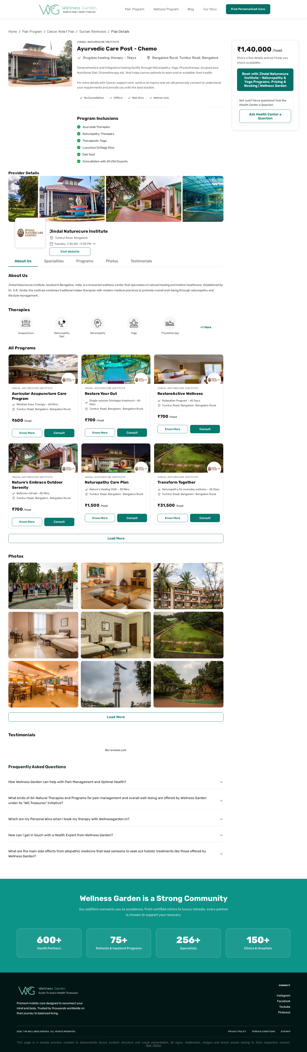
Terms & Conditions (263, 1031)
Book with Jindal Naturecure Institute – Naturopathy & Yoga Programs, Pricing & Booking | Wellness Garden (265, 80)
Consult (59, 433)
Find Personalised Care (248, 9)
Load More (116, 538)
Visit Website (69, 251)
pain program (32, 32)
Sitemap (285, 1031)
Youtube (284, 1007)
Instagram (283, 995)
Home (12, 32)
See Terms (153, 1045)
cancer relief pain (61, 32)
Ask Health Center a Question (265, 116)
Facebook (283, 1001)
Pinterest (284, 1012)
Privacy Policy (237, 1031)
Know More (27, 433)
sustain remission (93, 32)
